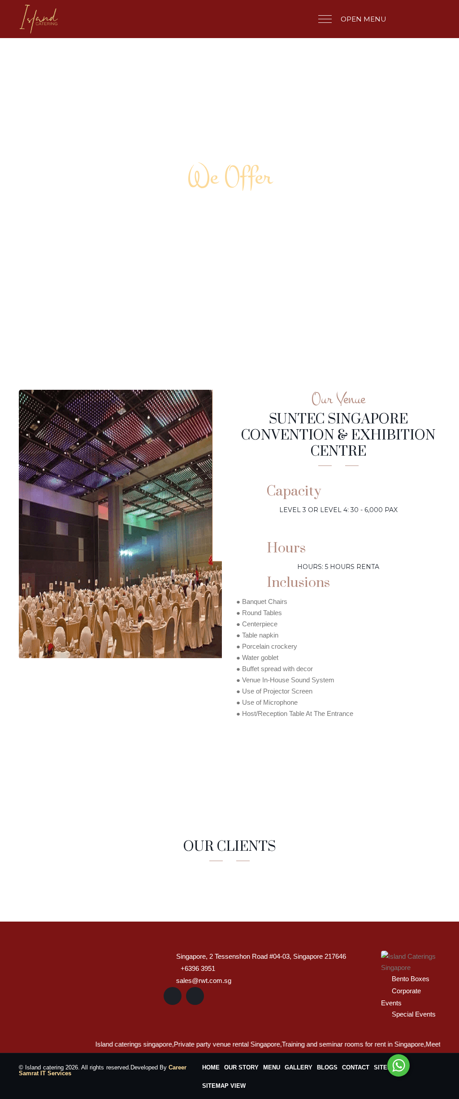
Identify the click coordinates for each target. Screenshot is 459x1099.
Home (211, 1067)
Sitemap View (224, 1085)
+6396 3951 (198, 968)
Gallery (298, 1067)
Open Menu (363, 19)
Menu (271, 1067)
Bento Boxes (410, 979)
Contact (355, 1067)
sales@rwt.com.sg (203, 980)
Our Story (241, 1067)
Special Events (414, 1014)
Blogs (327, 1067)
